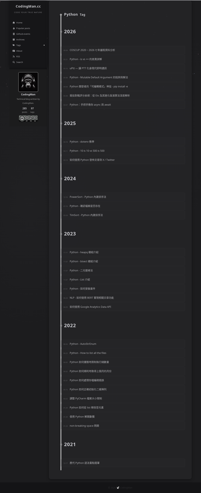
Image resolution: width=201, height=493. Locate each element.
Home (19, 22)
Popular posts (23, 28)
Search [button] (19, 62)
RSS (18, 56)
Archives (20, 39)
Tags (18, 45)
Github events (23, 33)
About (19, 50)
